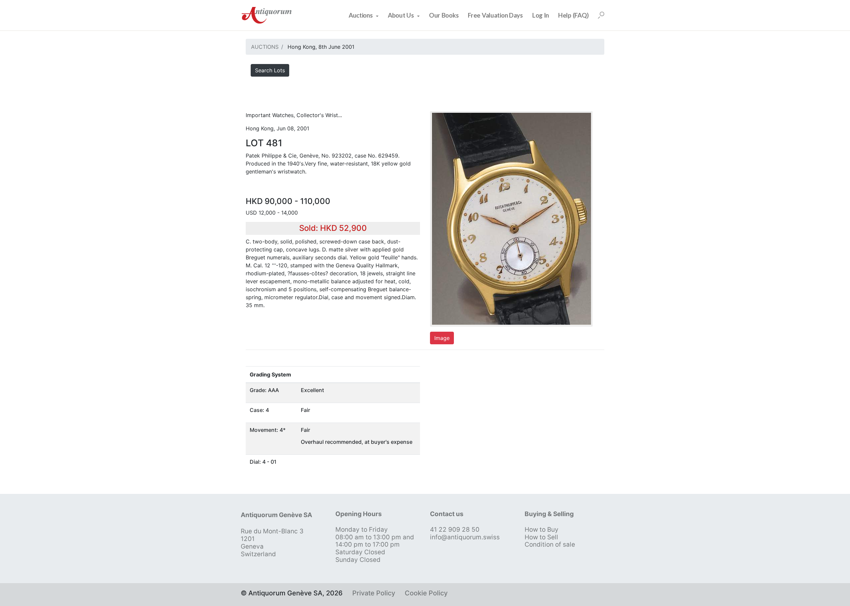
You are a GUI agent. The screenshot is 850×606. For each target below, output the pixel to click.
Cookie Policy (426, 593)
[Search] (601, 15)
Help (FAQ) (573, 15)
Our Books (444, 15)
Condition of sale (550, 544)
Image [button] (442, 338)
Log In (540, 15)
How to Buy (541, 529)
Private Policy (373, 593)
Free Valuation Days (495, 15)
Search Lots (270, 70)
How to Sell (541, 537)
